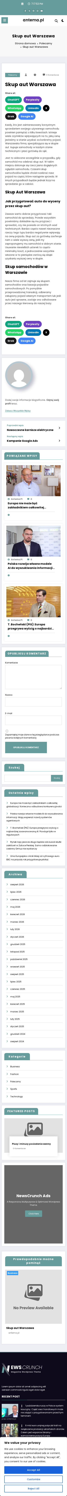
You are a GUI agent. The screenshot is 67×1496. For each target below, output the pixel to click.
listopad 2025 (17, 951)
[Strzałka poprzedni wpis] (59, 428)
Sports (13, 1088)
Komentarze (11, 662)
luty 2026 (15, 929)
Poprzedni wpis (15, 425)
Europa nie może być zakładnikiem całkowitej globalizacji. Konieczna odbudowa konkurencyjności (29, 505)
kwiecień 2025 (17, 1004)
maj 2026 (15, 906)
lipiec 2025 (15, 981)
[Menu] (4, 20)
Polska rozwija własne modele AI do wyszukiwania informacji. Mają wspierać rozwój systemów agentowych (30, 566)
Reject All (33, 1488)
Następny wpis (15, 436)
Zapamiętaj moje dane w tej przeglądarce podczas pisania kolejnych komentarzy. (32, 736)
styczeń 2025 (17, 1026)
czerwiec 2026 (17, 899)
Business (15, 1066)
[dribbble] (33, 10)
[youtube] (41, 10)
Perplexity (32, 99)
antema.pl (33, 20)
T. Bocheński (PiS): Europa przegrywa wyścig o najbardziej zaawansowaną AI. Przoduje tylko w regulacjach (31, 626)
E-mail (8, 713)
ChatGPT (13, 99)
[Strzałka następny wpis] (59, 441)
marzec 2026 (17, 921)
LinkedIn (33, 108)
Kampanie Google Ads (22, 441)
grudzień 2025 (17, 944)
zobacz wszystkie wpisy (18, 411)
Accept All (33, 1470)
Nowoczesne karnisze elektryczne (30, 430)
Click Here (34, 1213)
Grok (11, 116)
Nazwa (8, 694)
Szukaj (14, 767)
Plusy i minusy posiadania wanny (31, 1143)
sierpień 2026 (17, 884)
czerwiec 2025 (17, 989)
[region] (33, 1466)
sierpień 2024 (17, 1041)
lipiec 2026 (15, 891)
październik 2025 (19, 959)
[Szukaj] (56, 21)
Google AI (27, 116)
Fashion (14, 1074)
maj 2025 (15, 996)
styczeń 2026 (17, 936)
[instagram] (37, 10)
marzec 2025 (17, 1011)
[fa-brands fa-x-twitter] (29, 10)
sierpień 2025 (17, 974)
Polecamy (12, 75)
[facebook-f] (25, 10)
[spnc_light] (63, 21)
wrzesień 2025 (17, 966)
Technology (16, 1096)
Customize (33, 1479)
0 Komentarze (52, 75)
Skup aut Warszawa (20, 1328)
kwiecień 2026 (17, 914)
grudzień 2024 (17, 1034)
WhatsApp (14, 108)
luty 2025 (15, 1019)
